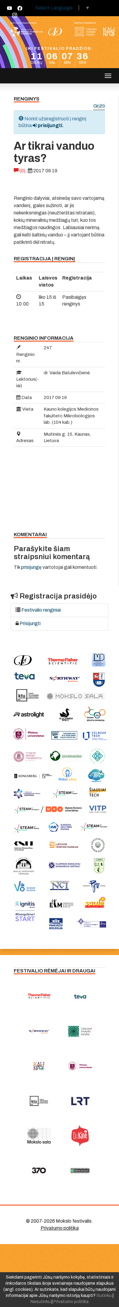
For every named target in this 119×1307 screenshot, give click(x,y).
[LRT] (80, 1101)
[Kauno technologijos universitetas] (39, 1101)
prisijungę (31, 567)
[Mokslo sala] (39, 1135)
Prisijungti (30, 623)
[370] (39, 1170)
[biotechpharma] (39, 1031)
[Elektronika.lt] (80, 1170)
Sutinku (104, 1295)
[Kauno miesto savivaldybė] (39, 1066)
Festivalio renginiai (41, 610)
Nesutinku (41, 1301)
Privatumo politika (60, 1228)
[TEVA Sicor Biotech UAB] (80, 996)
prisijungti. (50, 125)
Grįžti (99, 106)
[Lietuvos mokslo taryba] (80, 1031)
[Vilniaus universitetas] (80, 1066)
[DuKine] (80, 1135)
